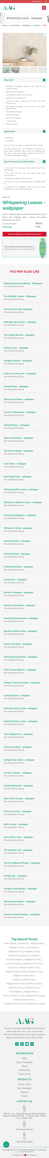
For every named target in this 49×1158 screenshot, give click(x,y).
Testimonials (24, 1070)
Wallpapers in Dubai (16, 947)
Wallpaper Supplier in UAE (29, 968)
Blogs (24, 1066)
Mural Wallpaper (15, 992)
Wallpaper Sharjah (31, 992)
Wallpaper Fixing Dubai (17, 956)
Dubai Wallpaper (10, 943)
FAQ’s (24, 1058)
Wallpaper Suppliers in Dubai (16, 972)
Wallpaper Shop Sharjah (36, 1004)
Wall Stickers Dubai (15, 988)
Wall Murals (12, 968)
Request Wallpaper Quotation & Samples (24, 234)
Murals (25, 1096)
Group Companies (24, 1062)
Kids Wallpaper (33, 956)
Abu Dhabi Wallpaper (15, 960)
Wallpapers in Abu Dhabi (33, 964)
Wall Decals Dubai (34, 984)
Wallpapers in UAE (16, 952)
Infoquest (33, 1155)
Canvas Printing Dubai (13, 964)
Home (4, 25)
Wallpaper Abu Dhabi (32, 960)
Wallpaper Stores (35, 972)
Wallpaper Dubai (36, 943)
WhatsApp (8, 249)
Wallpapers (26, 25)
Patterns (37, 25)
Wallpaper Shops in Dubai (15, 984)
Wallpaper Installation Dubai (23, 980)
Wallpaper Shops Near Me (23, 1000)
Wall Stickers (23, 943)
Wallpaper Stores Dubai (35, 996)
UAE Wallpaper (32, 947)
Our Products (15, 25)
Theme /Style (24, 1084)
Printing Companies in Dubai (13, 996)
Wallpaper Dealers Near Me (14, 1004)
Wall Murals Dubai (32, 988)
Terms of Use (25, 1074)
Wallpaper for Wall (31, 952)
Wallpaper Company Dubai (23, 976)
